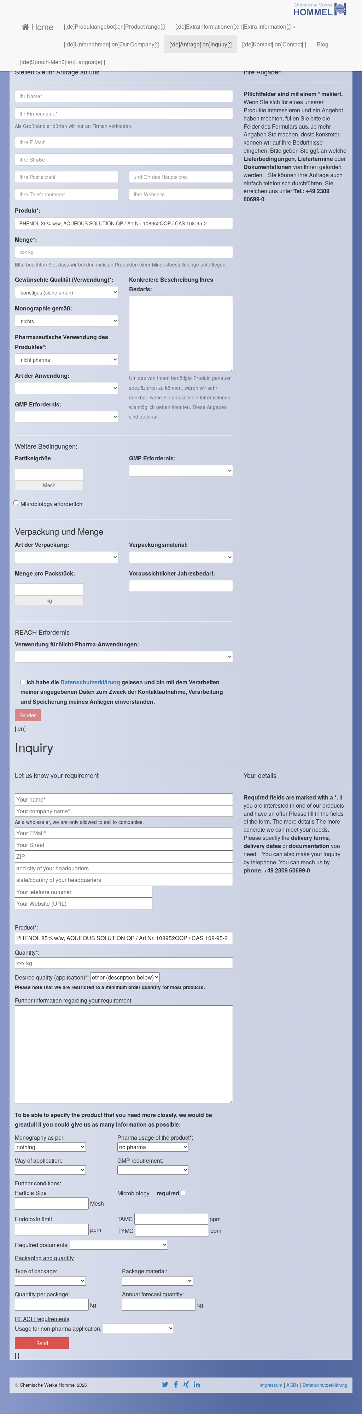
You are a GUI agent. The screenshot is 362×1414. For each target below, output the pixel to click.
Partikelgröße (33, 458)
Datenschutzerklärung (90, 682)
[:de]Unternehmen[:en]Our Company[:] (111, 44)
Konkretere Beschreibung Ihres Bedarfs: (171, 284)
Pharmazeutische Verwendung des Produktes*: (61, 341)
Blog (322, 44)
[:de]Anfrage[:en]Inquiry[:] (200, 44)
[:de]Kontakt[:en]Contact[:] (274, 44)
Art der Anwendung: (42, 375)
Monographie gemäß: (43, 308)
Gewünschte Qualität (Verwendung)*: (64, 279)
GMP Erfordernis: (38, 404)
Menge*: (26, 239)
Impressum (270, 1384)
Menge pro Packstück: (45, 573)
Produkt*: (27, 210)
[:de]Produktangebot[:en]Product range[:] (114, 26)
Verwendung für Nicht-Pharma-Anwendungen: (77, 644)
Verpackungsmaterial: (158, 544)
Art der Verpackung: (42, 544)
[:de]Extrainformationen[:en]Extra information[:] (233, 26)
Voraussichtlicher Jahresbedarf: (172, 573)
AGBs (292, 1384)
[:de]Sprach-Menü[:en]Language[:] (62, 62)
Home (42, 26)
